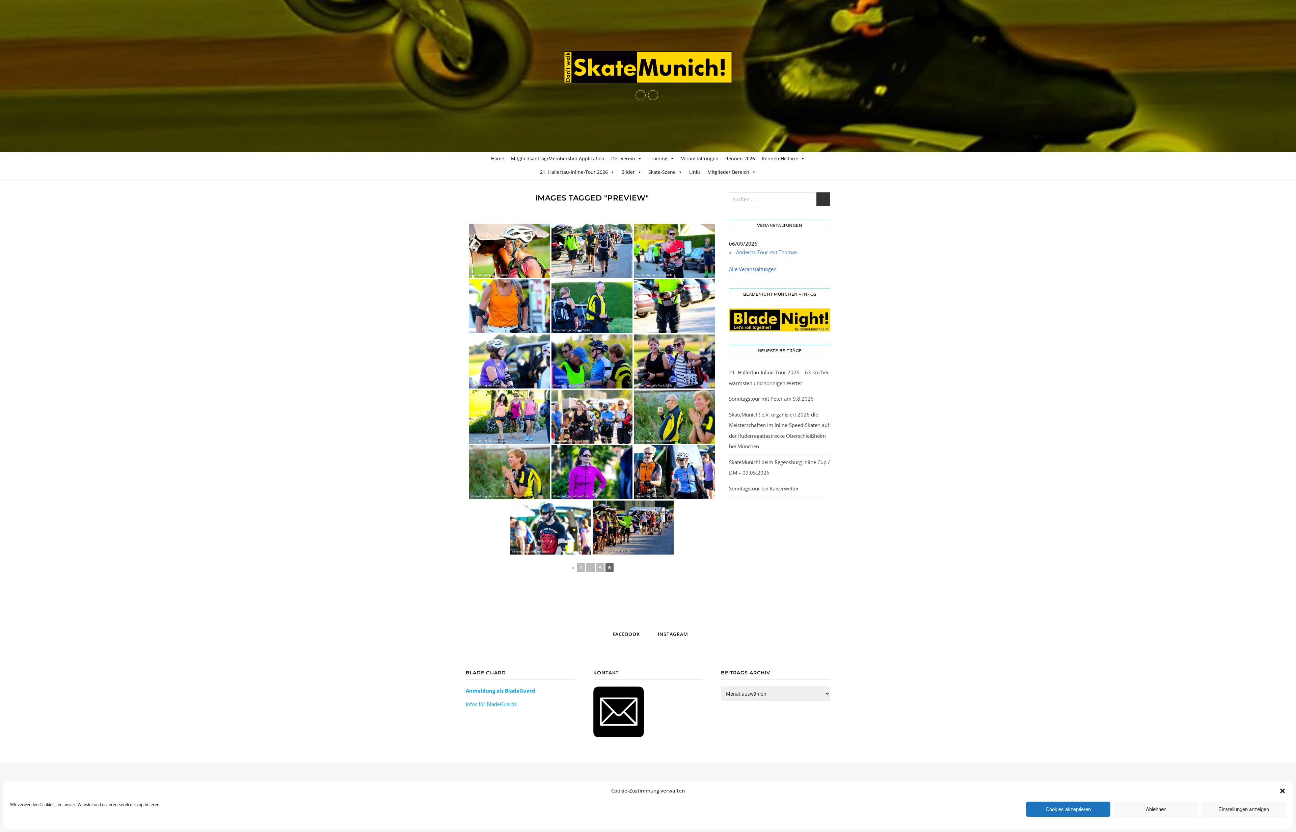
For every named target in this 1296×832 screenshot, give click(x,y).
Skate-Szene (662, 172)
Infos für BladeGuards (491, 704)
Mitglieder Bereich (728, 172)
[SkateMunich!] (648, 67)
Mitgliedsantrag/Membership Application (557, 158)
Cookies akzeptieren (1068, 809)
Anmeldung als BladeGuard (500, 690)
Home (497, 158)
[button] (1282, 790)
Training (658, 158)
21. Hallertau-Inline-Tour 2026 (574, 172)
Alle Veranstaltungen (753, 269)
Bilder (628, 172)
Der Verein (623, 158)
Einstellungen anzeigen (1243, 809)
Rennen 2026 (740, 158)
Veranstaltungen (700, 158)
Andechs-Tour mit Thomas (766, 252)
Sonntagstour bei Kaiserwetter (764, 488)
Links (695, 172)
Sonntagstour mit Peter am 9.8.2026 (771, 398)
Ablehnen (1156, 809)
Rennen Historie (780, 158)
